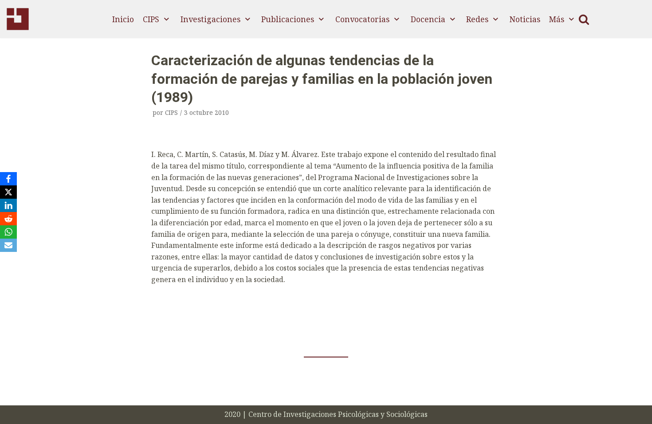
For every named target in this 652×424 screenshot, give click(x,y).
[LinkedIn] (8, 205)
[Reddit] (8, 218)
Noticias (525, 19)
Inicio (123, 19)
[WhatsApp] (8, 232)
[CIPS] (18, 19)
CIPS (171, 112)
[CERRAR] (583, 19)
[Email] (8, 245)
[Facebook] (8, 178)
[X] (8, 192)
